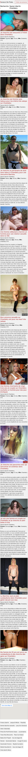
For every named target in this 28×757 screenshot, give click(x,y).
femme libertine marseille (7, 725)
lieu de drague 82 (17, 738)
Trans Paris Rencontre (6, 735)
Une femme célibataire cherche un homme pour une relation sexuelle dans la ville (13, 234)
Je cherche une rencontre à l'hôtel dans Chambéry (13, 34)
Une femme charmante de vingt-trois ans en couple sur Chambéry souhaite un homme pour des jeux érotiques (13, 389)
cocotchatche (22, 731)
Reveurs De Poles (6, 2)
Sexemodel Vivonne (6, 744)
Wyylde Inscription (18, 744)
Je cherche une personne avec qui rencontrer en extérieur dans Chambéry (13, 467)
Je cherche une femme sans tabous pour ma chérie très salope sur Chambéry (13, 101)
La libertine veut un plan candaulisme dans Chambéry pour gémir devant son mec (13, 598)
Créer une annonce (21, 2)
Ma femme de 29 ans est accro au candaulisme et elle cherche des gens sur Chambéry (13, 654)
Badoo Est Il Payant (5, 738)
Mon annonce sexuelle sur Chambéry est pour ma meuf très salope (13, 319)
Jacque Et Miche (14, 722)
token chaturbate (5, 728)
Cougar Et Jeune (22, 741)
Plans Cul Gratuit (18, 735)
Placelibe (23, 722)
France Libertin (4, 722)
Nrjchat (2, 741)
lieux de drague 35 (18, 747)
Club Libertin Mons (5, 750)
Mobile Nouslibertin (5, 747)
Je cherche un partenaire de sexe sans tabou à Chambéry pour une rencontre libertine (13, 172)
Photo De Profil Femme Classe (8, 731)
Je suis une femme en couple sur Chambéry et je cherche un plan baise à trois (13, 520)
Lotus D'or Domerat (21, 725)
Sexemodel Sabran (11, 741)
